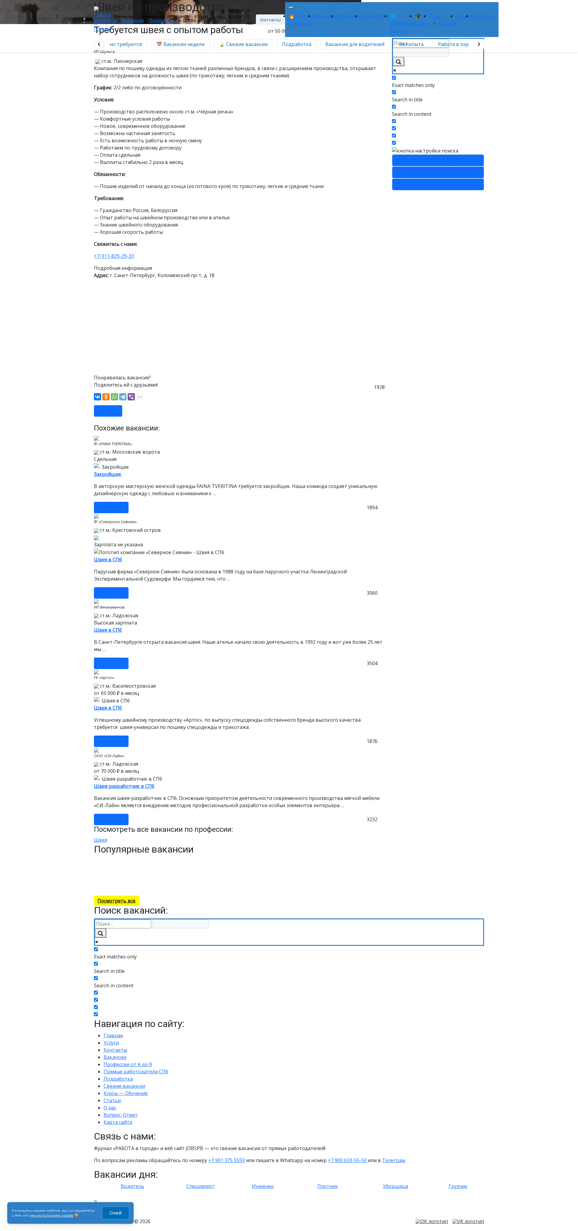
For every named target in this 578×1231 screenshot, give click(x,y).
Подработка (375, 16)
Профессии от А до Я (128, 1064)
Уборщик (190, 873)
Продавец (186, 880)
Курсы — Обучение (126, 1093)
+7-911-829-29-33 (114, 256)
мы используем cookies (51, 1215)
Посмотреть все (116, 900)
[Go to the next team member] (479, 44)
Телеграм (393, 1160)
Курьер (140, 860)
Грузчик (113, 873)
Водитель (106, 860)
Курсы (201, 16)
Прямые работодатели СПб (136, 1071)
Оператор (165, 880)
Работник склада (188, 867)
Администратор (195, 887)
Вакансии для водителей (350, 44)
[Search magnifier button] (398, 61)
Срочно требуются (438, 160)
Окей (116, 1213)
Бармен (124, 860)
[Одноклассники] (106, 396)
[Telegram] (122, 396)
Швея (100, 840)
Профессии (151, 16)
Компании (179, 16)
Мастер (220, 887)
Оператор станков (98, 867)
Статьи (447, 23)
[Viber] (131, 396)
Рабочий (206, 880)
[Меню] (291, 7)
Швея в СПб (108, 559)
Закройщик (107, 474)
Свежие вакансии (438, 184)
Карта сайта (118, 1122)
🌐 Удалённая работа (402, 23)
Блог (217, 16)
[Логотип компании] (102, 19)
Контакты (270, 20)
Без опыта (407, 44)
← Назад (108, 411)
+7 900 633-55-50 (347, 1160)
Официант (217, 867)
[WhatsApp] (114, 396)
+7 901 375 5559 (226, 1160)
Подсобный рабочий (185, 860)
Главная (113, 1035)
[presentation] (94, 1200)
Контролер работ (140, 873)
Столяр (155, 860)
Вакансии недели (120, 537)
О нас (249, 19)
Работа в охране (453, 44)
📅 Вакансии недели (176, 44)
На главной (166, 887)
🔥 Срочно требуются (111, 44)
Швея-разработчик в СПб (124, 786)
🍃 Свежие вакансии (238, 44)
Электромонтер (134, 867)
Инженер (160, 867)
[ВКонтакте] (97, 396)
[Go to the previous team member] (99, 44)
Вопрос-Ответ (121, 1115)
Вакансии (124, 16)
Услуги (234, 16)
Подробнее (111, 507)
